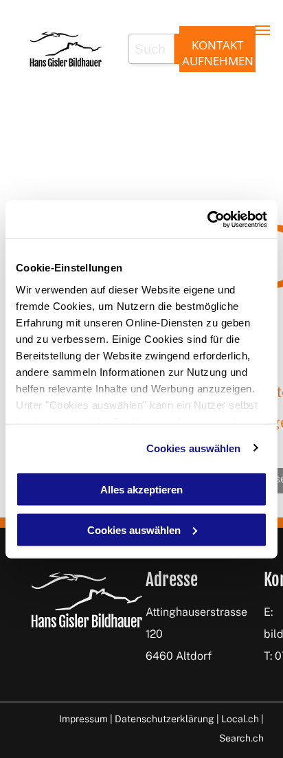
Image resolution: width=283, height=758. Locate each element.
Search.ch (241, 738)
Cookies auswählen (193, 448)
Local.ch (240, 718)
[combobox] (151, 49)
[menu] (262, 30)
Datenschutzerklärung (164, 718)
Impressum (83, 718)
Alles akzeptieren (141, 489)
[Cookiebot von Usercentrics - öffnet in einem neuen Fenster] (207, 219)
